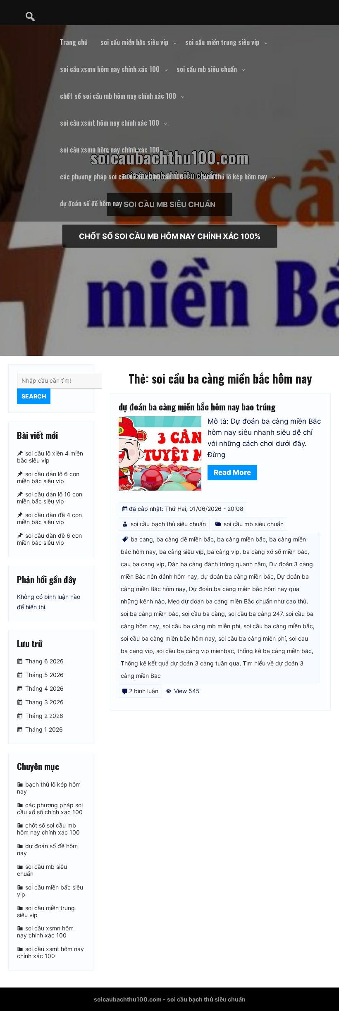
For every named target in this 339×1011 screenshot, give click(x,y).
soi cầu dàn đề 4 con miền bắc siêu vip (49, 518)
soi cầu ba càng (203, 613)
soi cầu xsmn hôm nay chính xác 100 (110, 69)
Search (33, 396)
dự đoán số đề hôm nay (91, 203)
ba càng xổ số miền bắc (275, 551)
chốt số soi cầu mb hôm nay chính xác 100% (169, 236)
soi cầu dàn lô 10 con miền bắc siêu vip (49, 498)
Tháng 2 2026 (44, 715)
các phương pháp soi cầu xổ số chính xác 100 (122, 176)
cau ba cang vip (143, 563)
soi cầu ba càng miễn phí (252, 638)
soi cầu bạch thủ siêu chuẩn (168, 523)
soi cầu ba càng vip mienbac (195, 650)
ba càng (142, 539)
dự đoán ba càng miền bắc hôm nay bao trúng (197, 406)
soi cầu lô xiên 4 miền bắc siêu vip (50, 457)
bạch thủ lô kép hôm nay (234, 176)
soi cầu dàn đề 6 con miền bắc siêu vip (49, 539)
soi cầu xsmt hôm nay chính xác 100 (109, 123)
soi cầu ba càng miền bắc (278, 625)
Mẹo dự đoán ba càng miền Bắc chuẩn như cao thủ (237, 601)
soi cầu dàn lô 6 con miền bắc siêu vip (48, 477)
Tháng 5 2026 (44, 674)
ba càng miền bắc (241, 539)
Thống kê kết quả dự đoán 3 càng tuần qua (180, 663)
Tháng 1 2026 (44, 729)
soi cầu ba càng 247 (255, 613)
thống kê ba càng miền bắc (274, 650)
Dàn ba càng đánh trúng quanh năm (217, 563)
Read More (232, 472)
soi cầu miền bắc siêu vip (134, 42)
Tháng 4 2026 (44, 688)
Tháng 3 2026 (44, 702)
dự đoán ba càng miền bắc (237, 576)
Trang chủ (74, 42)
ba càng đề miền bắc (185, 539)
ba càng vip (223, 551)
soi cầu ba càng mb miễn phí (201, 625)
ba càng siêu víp (181, 551)
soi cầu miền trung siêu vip (222, 42)
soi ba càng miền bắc (150, 613)
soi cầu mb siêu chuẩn (207, 69)
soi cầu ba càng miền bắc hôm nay (168, 638)
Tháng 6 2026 (44, 661)
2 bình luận (143, 690)
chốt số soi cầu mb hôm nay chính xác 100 (118, 96)
